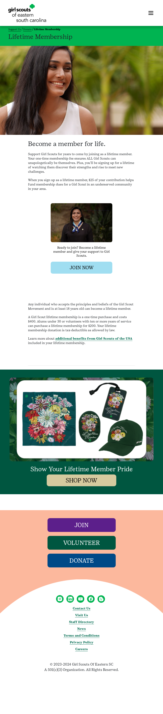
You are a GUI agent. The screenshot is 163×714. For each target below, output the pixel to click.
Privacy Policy (81, 642)
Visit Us (81, 615)
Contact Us (81, 608)
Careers (81, 649)
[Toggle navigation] (151, 13)
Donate (27, 29)
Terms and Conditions (82, 635)
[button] (81, 268)
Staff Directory (81, 622)
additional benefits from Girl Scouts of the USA (93, 338)
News (81, 629)
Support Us (14, 29)
